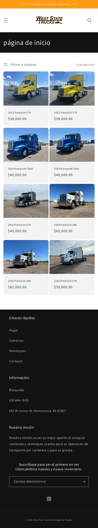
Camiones (16, 340)
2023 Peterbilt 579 (65, 112)
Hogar (13, 330)
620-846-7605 (18, 400)
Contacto (16, 361)
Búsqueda (16, 390)
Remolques (17, 351)
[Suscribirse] (84, 481)
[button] (6, 20)
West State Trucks (42, 520)
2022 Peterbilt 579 (19, 112)
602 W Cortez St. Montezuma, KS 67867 (37, 411)
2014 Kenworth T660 (20, 168)
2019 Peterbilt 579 (19, 224)
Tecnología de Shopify (61, 520)
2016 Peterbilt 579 (65, 281)
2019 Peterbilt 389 (65, 224)
